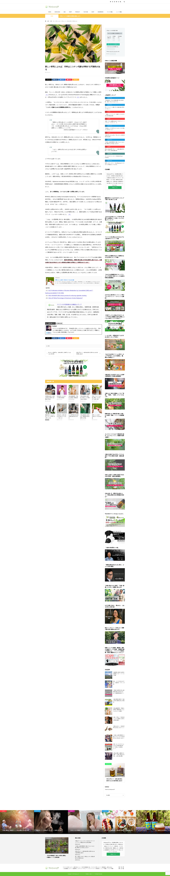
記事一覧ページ (77, 867)
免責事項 (74, 868)
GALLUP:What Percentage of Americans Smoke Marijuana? (65, 298)
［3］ (69, 214)
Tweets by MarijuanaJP (110, 789)
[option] (17, 822)
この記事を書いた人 (51, 323)
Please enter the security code (113, 51)
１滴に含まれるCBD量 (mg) (112, 46)
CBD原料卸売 (100, 11)
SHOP (93, 11)
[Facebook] (49, 332)
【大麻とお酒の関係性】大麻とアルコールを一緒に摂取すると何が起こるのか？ (85, 847)
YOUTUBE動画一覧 (86, 867)
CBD (64, 11)
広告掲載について (67, 868)
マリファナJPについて (67, 867)
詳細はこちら (115, 187)
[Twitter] (47, 332)
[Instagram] (50, 332)
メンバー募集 (119, 11)
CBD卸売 (97, 868)
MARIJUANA (57, 11)
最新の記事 (60, 323)
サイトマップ (91, 868)
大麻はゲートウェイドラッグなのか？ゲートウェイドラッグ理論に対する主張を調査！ (85, 841)
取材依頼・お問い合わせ (107, 867)
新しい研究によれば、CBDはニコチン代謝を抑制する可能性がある (85, 857)
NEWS (49, 11)
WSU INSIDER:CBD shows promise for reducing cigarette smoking (67, 295)
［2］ (78, 97)
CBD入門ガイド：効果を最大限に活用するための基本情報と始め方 (85, 852)
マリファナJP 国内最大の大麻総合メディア (69, 304)
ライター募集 (109, 11)
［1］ (46, 94)
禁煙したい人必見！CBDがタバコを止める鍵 (64, 279)
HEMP (70, 11)
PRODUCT (77, 11)
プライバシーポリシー (82, 868)
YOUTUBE (85, 11)
